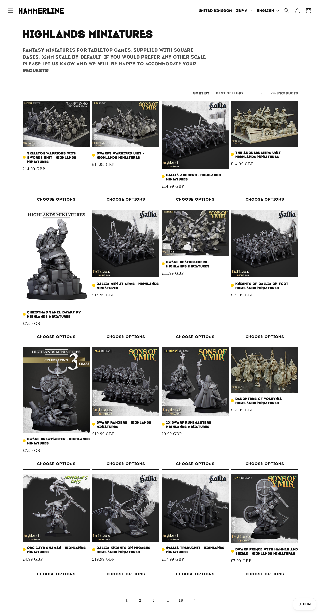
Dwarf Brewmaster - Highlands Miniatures (58, 441)
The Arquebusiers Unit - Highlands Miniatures (259, 155)
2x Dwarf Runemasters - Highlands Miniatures (190, 425)
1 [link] (126, 600)
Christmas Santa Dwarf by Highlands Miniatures (54, 314)
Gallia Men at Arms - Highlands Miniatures (128, 286)
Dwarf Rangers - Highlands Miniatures (124, 425)
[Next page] (194, 600)
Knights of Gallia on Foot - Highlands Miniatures (263, 286)
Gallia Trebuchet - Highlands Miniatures (195, 550)
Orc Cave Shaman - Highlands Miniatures (56, 550)
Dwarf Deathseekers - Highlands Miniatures (188, 264)
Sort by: (202, 93)
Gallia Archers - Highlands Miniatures (193, 177)
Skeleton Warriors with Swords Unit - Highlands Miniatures (51, 157)
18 (181, 600)
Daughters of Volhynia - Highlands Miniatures (259, 401)
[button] (10, 10)
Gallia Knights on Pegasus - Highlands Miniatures (125, 550)
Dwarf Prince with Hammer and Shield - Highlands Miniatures (266, 551)
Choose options (56, 199)
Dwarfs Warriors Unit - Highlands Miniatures (120, 155)
